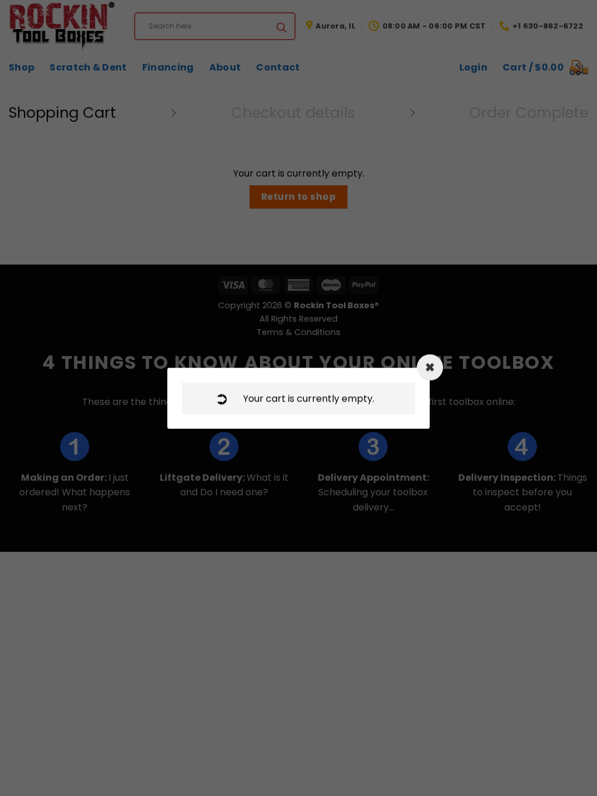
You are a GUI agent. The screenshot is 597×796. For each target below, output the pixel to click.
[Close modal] (430, 367)
